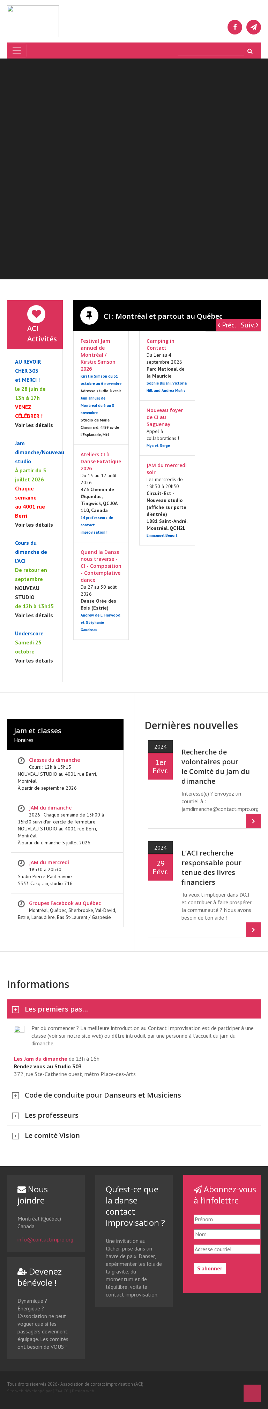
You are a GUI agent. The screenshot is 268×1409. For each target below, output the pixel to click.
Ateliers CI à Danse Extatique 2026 (101, 461)
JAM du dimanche (50, 807)
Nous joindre (32, 1194)
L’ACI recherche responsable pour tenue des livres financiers (211, 867)
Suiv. (248, 325)
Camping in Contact (160, 344)
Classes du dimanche (54, 760)
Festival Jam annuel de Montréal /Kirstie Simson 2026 (98, 355)
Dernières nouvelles (191, 725)
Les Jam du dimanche (40, 1058)
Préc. (228, 325)
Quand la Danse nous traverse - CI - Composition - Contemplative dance (101, 566)
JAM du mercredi (49, 862)
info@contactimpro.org (45, 1239)
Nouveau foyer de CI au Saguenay (165, 417)
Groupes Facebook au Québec (65, 903)
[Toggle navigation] (17, 50)
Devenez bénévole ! (39, 1276)
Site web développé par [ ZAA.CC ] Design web (50, 1390)
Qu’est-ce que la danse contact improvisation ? (135, 1205)
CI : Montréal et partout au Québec (162, 316)
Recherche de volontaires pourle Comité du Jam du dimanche (215, 766)
